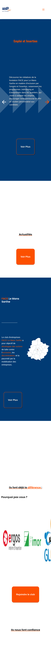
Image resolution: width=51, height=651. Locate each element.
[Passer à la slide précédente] (47, 102)
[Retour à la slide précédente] (4, 102)
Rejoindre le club (25, 594)
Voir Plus (25, 146)
